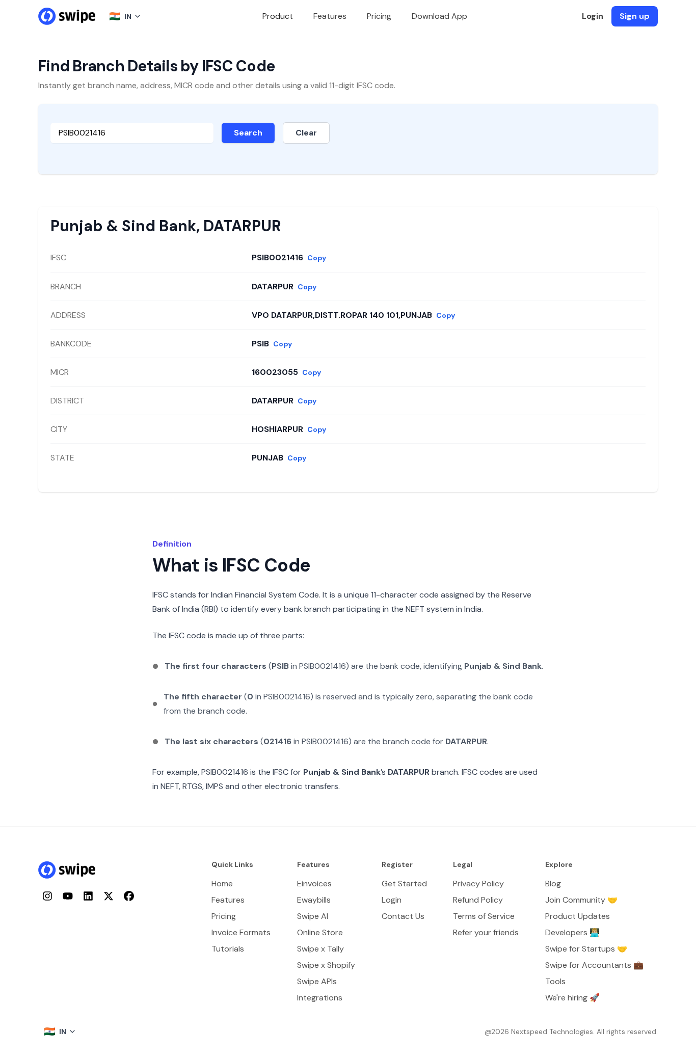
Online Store (320, 932)
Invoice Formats (241, 932)
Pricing (379, 16)
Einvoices (314, 883)
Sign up (635, 16)
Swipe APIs (317, 981)
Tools (555, 981)
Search (248, 132)
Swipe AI (312, 916)
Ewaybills (314, 899)
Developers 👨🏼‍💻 (572, 932)
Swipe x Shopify (326, 965)
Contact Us (403, 916)
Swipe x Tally (320, 948)
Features (329, 16)
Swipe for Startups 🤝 (586, 948)
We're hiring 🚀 (572, 997)
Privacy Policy (478, 883)
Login (592, 16)
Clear (306, 132)
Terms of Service (484, 916)
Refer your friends (486, 932)
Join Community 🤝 (581, 899)
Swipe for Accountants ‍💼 (594, 965)
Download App (439, 16)
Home (222, 883)
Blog (553, 883)
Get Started (404, 883)
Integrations (319, 997)
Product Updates (577, 916)
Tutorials (227, 948)
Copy (316, 257)
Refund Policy (478, 899)
